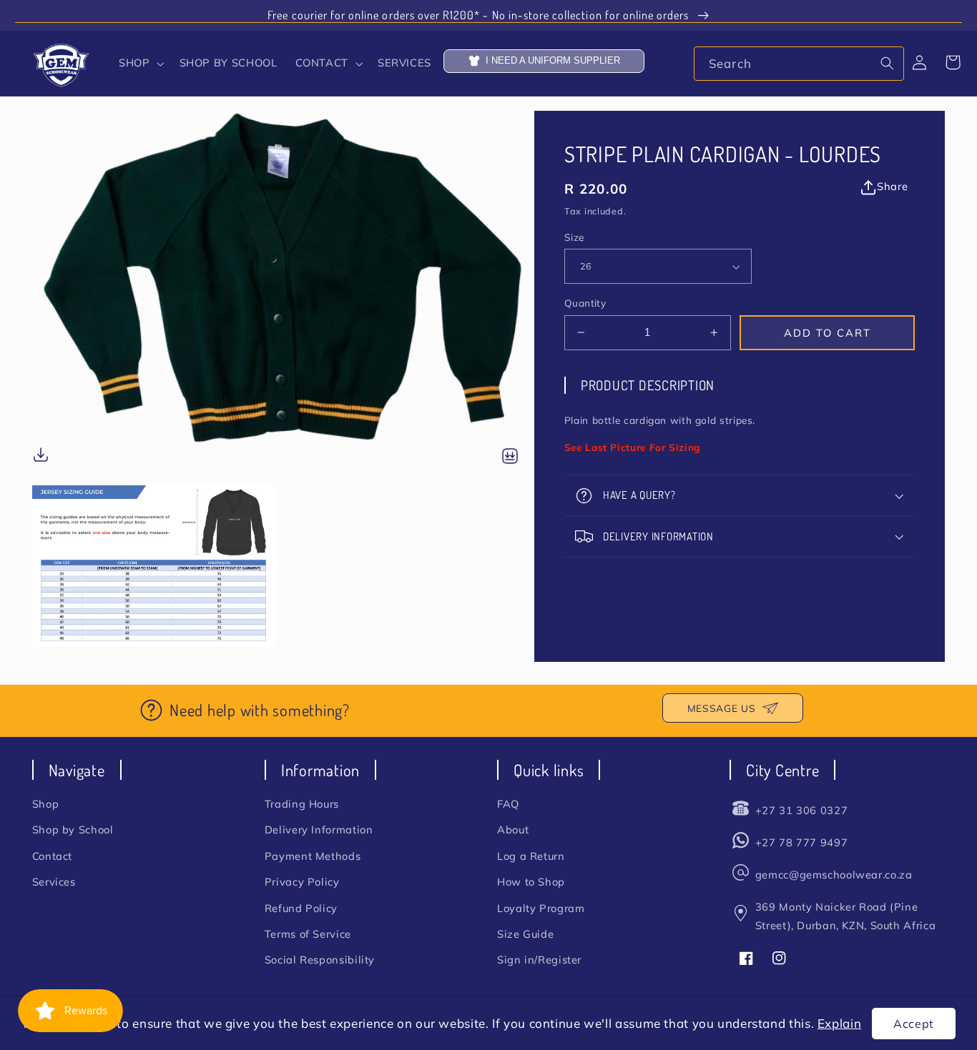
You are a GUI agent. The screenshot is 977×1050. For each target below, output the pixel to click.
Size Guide (525, 934)
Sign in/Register (539, 959)
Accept (913, 1023)
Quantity (585, 303)
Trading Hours (302, 804)
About (513, 829)
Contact (52, 856)
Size (574, 237)
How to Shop (531, 881)
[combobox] (798, 63)
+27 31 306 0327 (801, 810)
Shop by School (73, 829)
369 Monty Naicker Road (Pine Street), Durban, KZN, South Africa (845, 916)
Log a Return (531, 856)
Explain (839, 1023)
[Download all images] (510, 457)
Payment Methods (312, 856)
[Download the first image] (40, 457)
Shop (45, 804)
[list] (283, 378)
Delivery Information (319, 829)
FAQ (508, 804)
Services (54, 881)
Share (892, 186)
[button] (140, 63)
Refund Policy (301, 908)
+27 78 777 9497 (801, 842)
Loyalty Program (540, 908)
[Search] (886, 62)
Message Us (721, 708)
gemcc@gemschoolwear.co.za (834, 874)
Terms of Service (308, 934)
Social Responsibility (320, 959)
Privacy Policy (302, 881)
